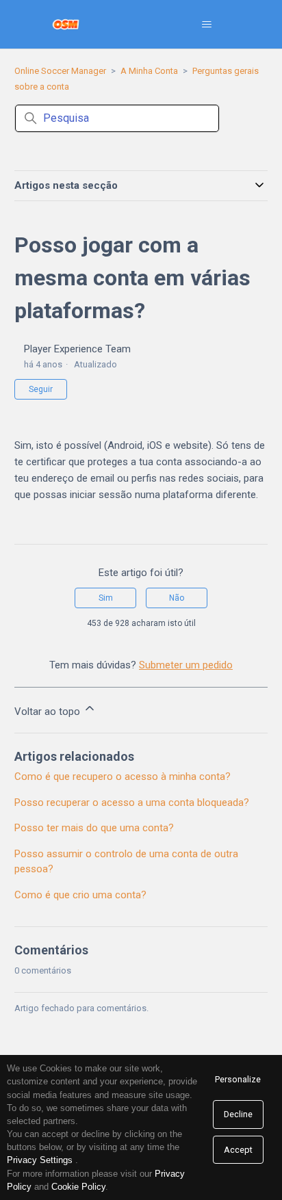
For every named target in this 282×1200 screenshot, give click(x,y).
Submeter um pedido (186, 665)
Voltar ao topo (48, 711)
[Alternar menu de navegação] (206, 25)
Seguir (41, 389)
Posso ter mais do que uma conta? (94, 828)
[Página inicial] (66, 24)
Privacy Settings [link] (40, 1160)
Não (176, 598)
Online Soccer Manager (60, 71)
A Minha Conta (149, 71)
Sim (106, 598)
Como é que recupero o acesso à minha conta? (122, 776)
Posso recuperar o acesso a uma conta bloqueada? (131, 802)
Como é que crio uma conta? (80, 895)
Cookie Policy (78, 1187)
